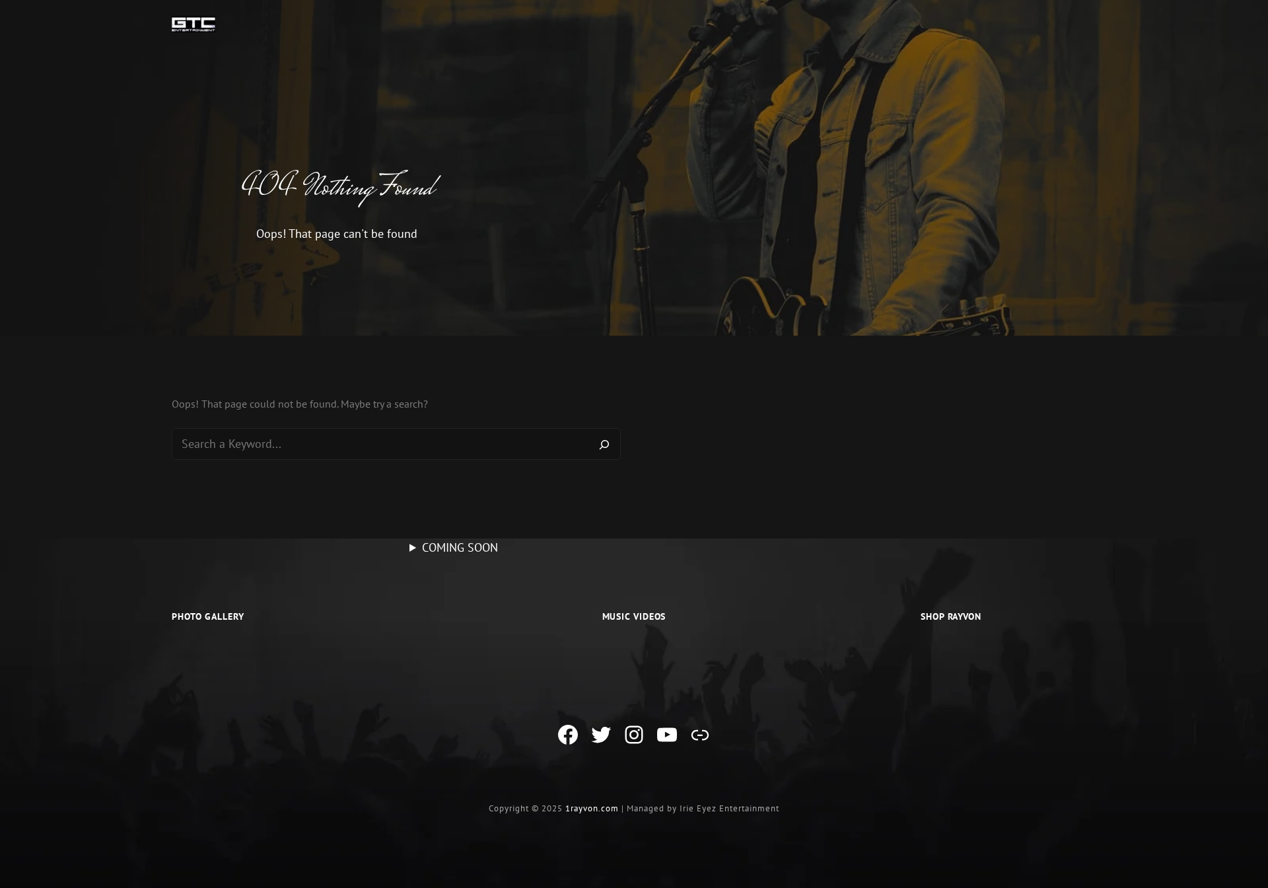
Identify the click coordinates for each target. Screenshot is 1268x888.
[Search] (604, 444)
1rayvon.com (592, 808)
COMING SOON (460, 547)
